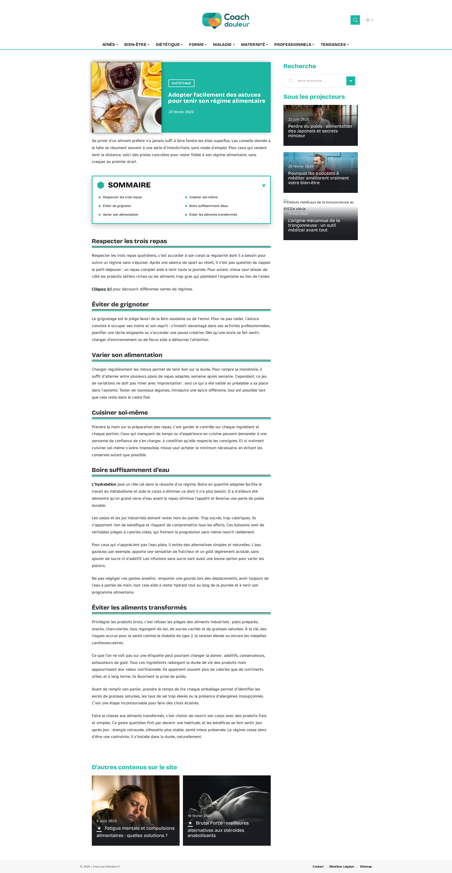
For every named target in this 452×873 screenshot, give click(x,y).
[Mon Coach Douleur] (226, 20)
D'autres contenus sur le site (134, 767)
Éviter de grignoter (117, 206)
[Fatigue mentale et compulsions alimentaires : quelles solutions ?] (136, 810)
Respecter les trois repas (122, 197)
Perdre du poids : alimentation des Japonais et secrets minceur (320, 130)
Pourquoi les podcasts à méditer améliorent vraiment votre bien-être (318, 178)
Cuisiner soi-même (203, 197)
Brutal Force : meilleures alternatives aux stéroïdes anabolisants (218, 829)
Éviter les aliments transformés (213, 215)
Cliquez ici (102, 289)
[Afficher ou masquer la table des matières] (208, 186)
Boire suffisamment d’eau (208, 206)
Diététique (181, 83)
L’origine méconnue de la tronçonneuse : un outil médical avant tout (314, 225)
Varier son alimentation (120, 215)
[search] (355, 20)
